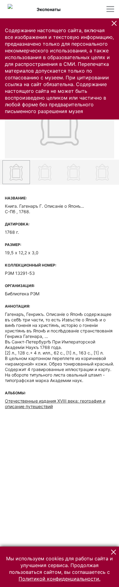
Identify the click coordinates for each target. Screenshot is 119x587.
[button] (114, 23)
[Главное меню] (110, 9)
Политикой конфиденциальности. (59, 579)
